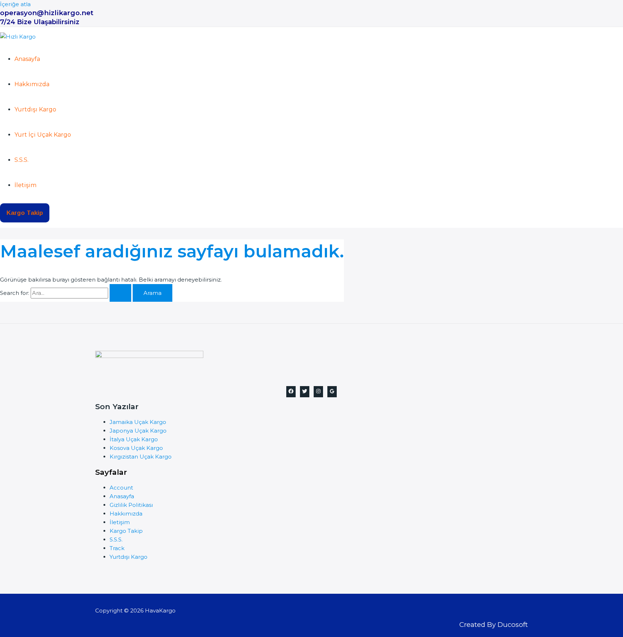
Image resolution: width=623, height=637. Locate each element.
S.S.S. (21, 159)
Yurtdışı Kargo (35, 109)
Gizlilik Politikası (131, 504)
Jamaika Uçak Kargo (138, 422)
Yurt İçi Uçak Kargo (42, 134)
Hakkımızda (31, 84)
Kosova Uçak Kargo (136, 447)
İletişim (25, 185)
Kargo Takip (126, 530)
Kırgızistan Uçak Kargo (141, 456)
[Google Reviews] (332, 391)
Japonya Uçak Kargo (138, 430)
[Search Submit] (120, 293)
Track (117, 548)
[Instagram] (318, 391)
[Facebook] (291, 391)
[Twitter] (304, 391)
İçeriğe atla (15, 4)
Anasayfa (27, 59)
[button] (24, 212)
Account (121, 487)
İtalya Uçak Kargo (134, 439)
